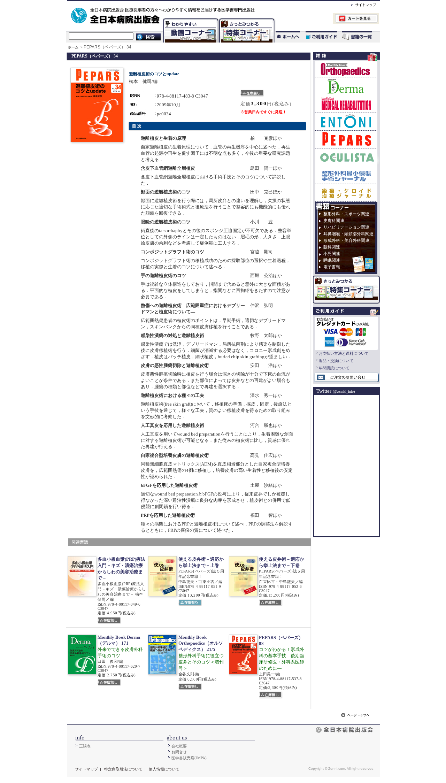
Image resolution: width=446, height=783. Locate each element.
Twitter (335, 391)
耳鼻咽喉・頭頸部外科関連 (348, 233)
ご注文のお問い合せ (346, 378)
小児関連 (331, 253)
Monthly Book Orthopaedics (346, 69)
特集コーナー (246, 19)
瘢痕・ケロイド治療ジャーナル (346, 192)
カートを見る (327, 19)
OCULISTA (346, 157)
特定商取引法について (123, 769)
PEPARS (346, 139)
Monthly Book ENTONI (346, 121)
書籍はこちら (357, 37)
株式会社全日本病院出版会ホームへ (199, 4)
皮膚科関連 (333, 220)
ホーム (73, 47)
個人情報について (164, 769)
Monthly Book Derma (346, 86)
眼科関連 (331, 247)
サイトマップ (356, 4)
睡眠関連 (331, 260)
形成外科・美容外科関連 (346, 240)
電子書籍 (331, 266)
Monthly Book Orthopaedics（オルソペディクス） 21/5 (200, 643)
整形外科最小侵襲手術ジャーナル (346, 175)
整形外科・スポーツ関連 (346, 214)
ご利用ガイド (317, 37)
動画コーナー (189, 19)
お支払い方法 (346, 332)
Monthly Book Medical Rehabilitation (346, 104)
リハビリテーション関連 (346, 227)
